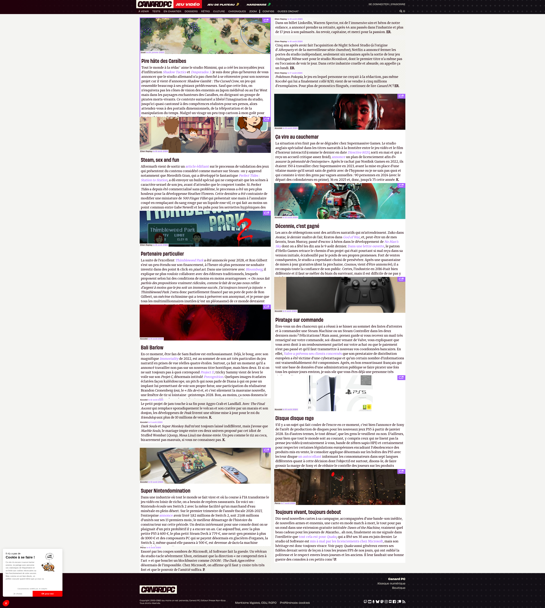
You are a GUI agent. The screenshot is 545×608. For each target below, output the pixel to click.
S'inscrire (398, 4)
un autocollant (309, 457)
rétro (205, 11)
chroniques (237, 11)
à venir (144, 11)
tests (156, 11)
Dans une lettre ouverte (366, 246)
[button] (6, 603)
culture (219, 11)
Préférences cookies (295, 602)
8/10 (330, 81)
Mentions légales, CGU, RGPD (255, 602)
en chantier (172, 11)
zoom (253, 11)
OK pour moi (47, 594)
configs (268, 11)
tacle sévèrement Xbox (174, 556)
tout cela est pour (317, 537)
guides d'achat (288, 11)
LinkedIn (305, 23)
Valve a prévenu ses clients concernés (313, 354)
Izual (143, 52)
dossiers (191, 11)
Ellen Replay (281, 19)
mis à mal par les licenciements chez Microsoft (346, 541)
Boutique (398, 587)
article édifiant (197, 166)
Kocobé (144, 338)
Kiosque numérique (391, 583)
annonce (338, 157)
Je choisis (17, 594)
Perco (143, 547)
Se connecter (379, 4)
